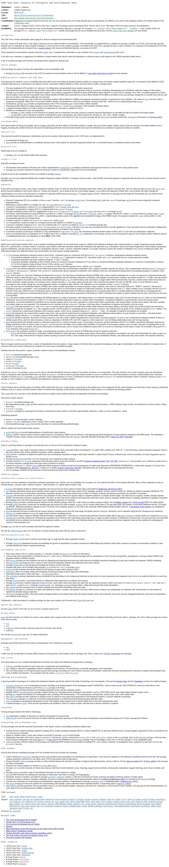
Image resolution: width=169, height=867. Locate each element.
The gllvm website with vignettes (19, 838)
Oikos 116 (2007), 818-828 (121, 437)
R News (147, 761)
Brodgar (9, 826)
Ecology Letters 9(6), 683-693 (69, 468)
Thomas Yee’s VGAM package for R (20, 822)
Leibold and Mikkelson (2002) (113, 779)
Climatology (139, 681)
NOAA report (138, 502)
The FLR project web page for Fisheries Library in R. (27, 835)
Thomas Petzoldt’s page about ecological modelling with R (29, 833)
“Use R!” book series (111, 654)
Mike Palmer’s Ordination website (19, 831)
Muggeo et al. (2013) (129, 781)
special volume (44, 48)
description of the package (141, 507)
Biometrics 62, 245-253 (29, 468)
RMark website (122, 502)
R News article (156, 117)
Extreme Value (121, 681)
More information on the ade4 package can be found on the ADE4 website (35, 829)
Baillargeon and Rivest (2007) (110, 489)
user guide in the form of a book (100, 73)
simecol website (132, 761)
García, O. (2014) (124, 783)
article (153, 761)
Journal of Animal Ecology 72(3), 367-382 (100, 461)
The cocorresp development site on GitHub (23, 824)
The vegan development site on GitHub (21, 820)
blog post (52, 740)
